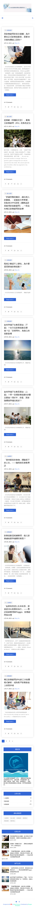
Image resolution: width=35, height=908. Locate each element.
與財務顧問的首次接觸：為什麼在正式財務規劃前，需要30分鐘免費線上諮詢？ (17, 37)
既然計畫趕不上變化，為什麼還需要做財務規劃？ (17, 265)
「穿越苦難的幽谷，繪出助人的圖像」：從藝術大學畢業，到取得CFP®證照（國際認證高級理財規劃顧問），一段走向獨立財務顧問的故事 (17, 203)
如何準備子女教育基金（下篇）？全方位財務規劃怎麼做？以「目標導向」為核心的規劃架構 (17, 329)
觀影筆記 (12, 820)
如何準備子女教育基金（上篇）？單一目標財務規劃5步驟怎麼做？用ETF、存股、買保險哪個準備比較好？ (17, 396)
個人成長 (12, 818)
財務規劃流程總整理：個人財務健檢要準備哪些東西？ (17, 537)
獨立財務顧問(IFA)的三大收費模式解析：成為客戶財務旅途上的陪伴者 (17, 682)
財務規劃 (17, 804)
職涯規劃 (17, 801)
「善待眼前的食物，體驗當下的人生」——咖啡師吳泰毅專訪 (17, 463)
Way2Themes (17, 904)
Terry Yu (17, 43)
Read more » (10, 95)
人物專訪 (17, 798)
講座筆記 (25, 818)
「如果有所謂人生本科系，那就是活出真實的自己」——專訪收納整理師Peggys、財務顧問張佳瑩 (17, 610)
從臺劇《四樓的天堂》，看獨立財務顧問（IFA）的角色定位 (17, 121)
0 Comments (9, 102)
